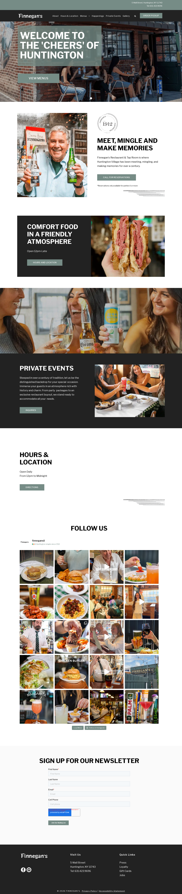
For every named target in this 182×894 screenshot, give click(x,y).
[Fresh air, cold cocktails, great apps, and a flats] (142, 567)
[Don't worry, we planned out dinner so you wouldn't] (142, 672)
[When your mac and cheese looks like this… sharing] (72, 602)
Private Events (113, 16)
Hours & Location (69, 16)
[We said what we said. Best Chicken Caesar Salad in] (36, 672)
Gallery (126, 16)
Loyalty (123, 866)
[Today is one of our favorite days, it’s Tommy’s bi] (107, 567)
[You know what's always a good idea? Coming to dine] (72, 707)
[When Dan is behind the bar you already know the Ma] (107, 637)
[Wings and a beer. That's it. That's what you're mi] (36, 602)
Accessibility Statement (112, 891)
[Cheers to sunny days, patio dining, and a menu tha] (142, 637)
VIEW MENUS (38, 78)
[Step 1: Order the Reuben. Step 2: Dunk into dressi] (72, 637)
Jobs (122, 875)
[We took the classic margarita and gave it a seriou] (36, 707)
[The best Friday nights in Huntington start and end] (107, 602)
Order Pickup (151, 15)
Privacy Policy (89, 891)
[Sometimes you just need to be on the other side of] (142, 602)
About (55, 16)
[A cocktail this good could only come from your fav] (142, 707)
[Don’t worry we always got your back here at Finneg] (107, 672)
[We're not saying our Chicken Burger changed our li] (72, 672)
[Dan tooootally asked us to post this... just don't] (36, 637)
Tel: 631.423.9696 (80, 871)
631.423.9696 (156, 6)
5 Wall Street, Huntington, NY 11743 (147, 3)
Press (122, 862)
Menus (83, 16)
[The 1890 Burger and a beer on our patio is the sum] (36, 567)
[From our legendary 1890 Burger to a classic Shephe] (72, 567)
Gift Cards (125, 871)
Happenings (98, 16)
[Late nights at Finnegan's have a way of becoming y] (107, 707)
